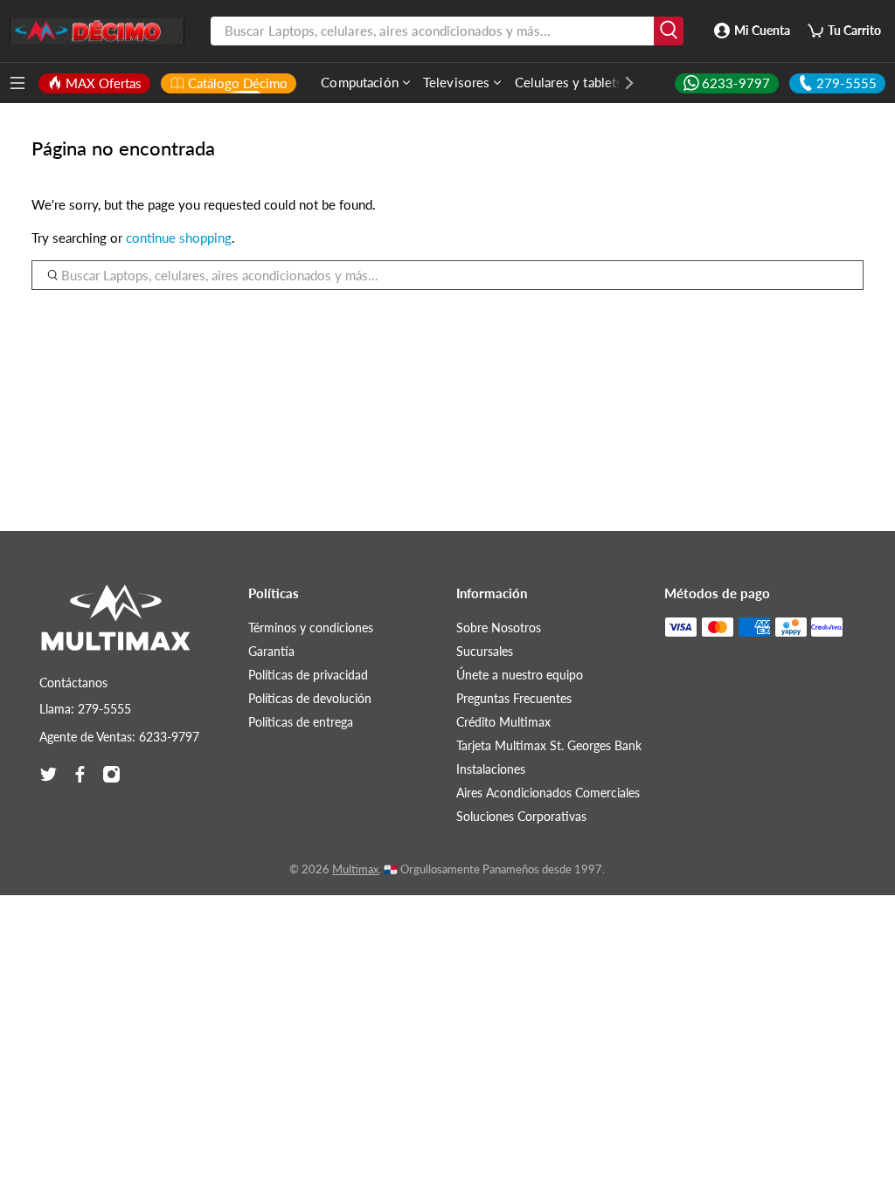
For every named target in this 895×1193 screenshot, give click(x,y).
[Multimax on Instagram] (111, 774)
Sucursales (484, 651)
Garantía (271, 651)
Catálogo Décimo (238, 83)
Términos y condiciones (310, 627)
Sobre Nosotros (498, 627)
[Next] (620, 83)
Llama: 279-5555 (85, 708)
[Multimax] (115, 626)
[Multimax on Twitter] (48, 774)
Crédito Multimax (503, 721)
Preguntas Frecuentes (514, 698)
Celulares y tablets (569, 82)
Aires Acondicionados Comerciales (548, 792)
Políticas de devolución (309, 698)
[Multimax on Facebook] (80, 774)
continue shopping (179, 237)
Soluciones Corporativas (521, 816)
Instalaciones (490, 769)
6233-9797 (736, 83)
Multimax (355, 869)
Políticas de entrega (300, 721)
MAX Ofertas (104, 83)
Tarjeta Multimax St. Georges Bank (549, 745)
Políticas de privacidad (308, 674)
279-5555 (846, 83)
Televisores (456, 82)
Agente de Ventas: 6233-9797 (119, 736)
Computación (360, 82)
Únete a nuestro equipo (519, 674)
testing (97, 31)
